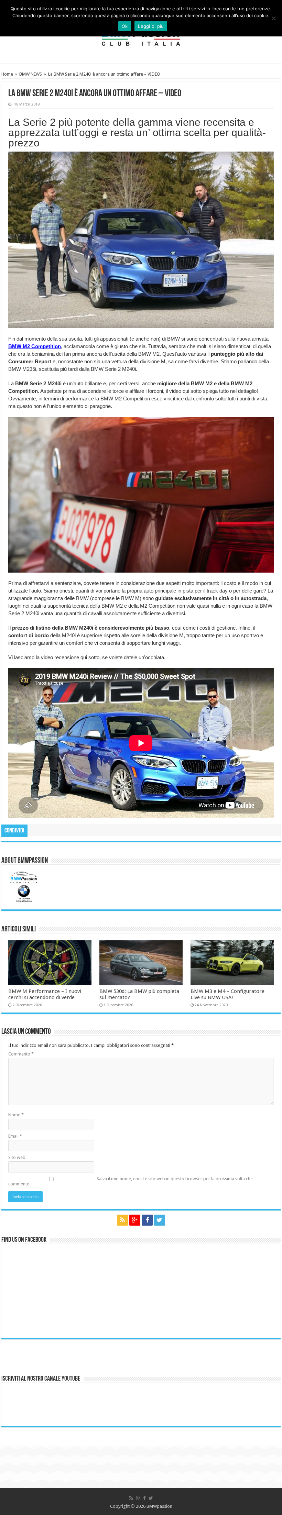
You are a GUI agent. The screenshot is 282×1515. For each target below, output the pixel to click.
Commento (21, 1054)
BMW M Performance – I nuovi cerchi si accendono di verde (44, 994)
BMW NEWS (30, 74)
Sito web (16, 1157)
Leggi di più (151, 26)
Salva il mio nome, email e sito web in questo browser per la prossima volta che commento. (130, 1181)
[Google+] (134, 1220)
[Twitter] (159, 1220)
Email (15, 1136)
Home (7, 74)
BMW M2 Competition (34, 346)
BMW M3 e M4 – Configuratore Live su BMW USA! (227, 994)
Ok (125, 26)
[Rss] (122, 1220)
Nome (16, 1114)
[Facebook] (147, 1220)
